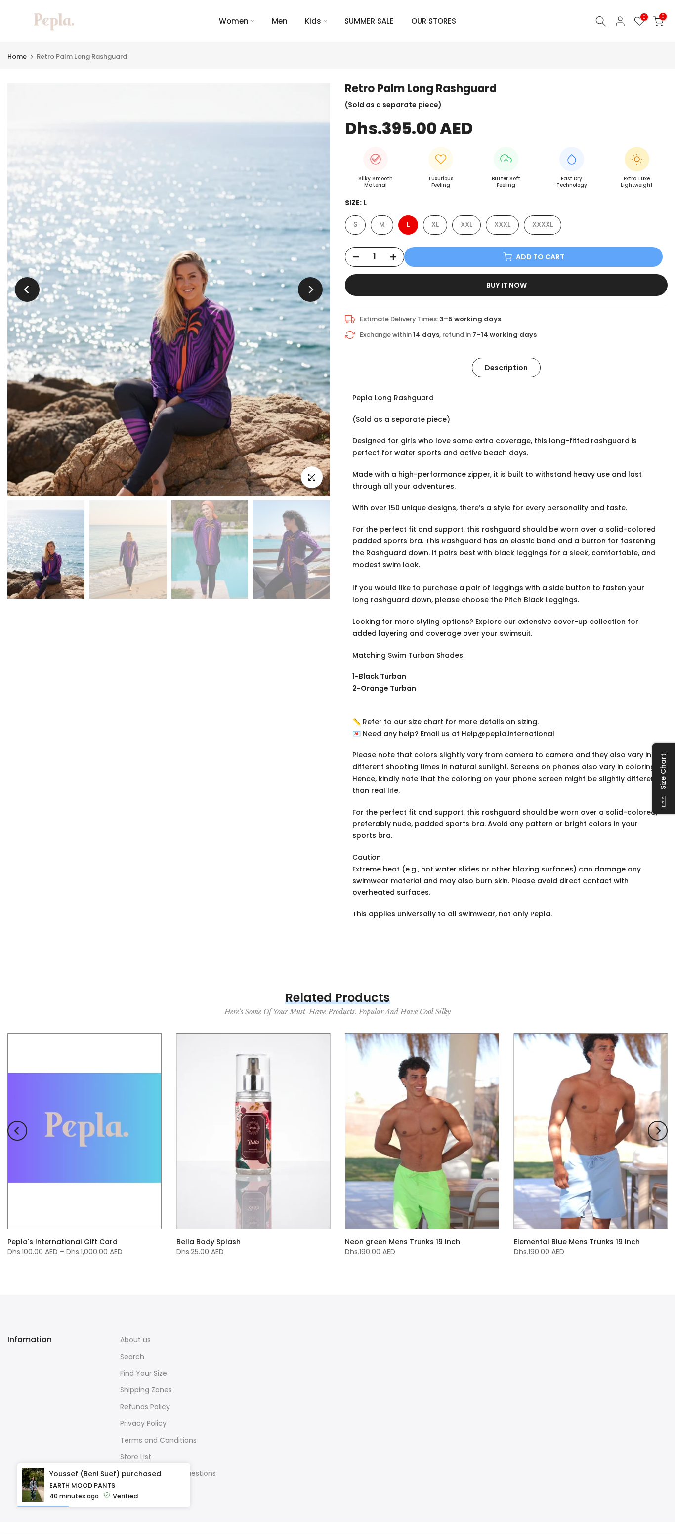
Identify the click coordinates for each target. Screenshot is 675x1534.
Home (17, 56)
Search (132, 1357)
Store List (135, 1457)
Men (280, 21)
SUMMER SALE (369, 21)
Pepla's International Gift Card (62, 1241)
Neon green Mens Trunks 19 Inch (402, 1241)
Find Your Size (143, 1373)
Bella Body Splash (208, 1241)
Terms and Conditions (158, 1440)
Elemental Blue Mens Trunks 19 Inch (577, 1241)
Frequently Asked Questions (168, 1473)
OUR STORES (433, 21)
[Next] (310, 289)
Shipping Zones (146, 1390)
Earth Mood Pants (82, 1506)
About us (135, 1340)
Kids (313, 21)
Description (506, 367)
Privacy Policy (143, 1423)
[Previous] (27, 289)
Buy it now (506, 285)
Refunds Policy (145, 1406)
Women (234, 21)
